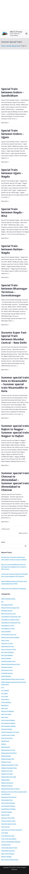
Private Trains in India (8, 735)
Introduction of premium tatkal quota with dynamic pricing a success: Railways (14, 558)
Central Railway (6, 631)
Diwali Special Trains (7, 646)
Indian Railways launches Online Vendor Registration (13, 683)
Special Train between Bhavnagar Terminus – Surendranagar (14, 290)
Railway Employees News (9, 768)
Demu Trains (5, 640)
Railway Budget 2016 (7, 759)
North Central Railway (8, 720)
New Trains (4, 717)
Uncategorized (5, 845)
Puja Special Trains (7, 738)
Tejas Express (5, 827)
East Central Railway (7, 652)
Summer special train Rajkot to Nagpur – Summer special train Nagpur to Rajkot (15, 431)
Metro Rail (4, 708)
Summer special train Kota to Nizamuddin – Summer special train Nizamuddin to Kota (15, 384)
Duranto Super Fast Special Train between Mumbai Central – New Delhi (14, 337)
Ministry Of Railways (7, 711)
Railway (3, 744)
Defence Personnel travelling (10, 637)
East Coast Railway (7, 655)
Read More (4, 123)
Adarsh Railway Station (8, 599)
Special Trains (5, 815)
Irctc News (4, 693)
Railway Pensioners (7, 783)
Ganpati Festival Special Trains (10, 664)
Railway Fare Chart (7, 771)
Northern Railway (6, 729)
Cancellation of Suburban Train (11, 622)
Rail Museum (5, 741)
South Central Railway (8, 803)
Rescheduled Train (7, 800)
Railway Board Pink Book (9, 753)
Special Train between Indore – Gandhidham (12, 92)
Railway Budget (6, 756)
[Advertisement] (14, 14)
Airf (2, 602)
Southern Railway (6, 812)
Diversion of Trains (7, 643)
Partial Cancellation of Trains (10, 732)
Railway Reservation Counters (10, 789)
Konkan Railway (6, 702)
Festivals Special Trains (8, 661)
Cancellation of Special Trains (10, 619)
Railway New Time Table (8, 777)
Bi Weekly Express (6, 610)
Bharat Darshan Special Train (10, 608)
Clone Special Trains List (8, 634)
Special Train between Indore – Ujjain (12, 134)
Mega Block (5, 705)
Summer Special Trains (8, 821)
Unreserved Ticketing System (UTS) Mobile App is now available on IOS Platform (14, 575)
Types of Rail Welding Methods (10, 842)
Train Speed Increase (7, 836)
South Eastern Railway (8, 806)
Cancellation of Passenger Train (11, 616)
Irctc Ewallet (5, 690)
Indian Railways (6, 676)
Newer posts (23, 533)
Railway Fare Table (7, 774)
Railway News (5, 780)
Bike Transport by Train (8, 613)
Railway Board (5, 747)
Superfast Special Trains (8, 824)
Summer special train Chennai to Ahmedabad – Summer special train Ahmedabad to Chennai (15, 481)
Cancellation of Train (7, 625)
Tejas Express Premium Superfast (11, 830)
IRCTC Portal (16, 32)
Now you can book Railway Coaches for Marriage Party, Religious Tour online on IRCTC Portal (13, 567)
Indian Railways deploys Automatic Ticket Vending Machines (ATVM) (14, 582)
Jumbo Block (5, 699)
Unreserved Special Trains (9, 848)
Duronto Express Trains (8, 649)
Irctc (2, 687)
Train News (4, 833)
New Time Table (6, 714)
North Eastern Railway (8, 723)
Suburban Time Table (7, 818)
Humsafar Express (7, 673)
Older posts (6, 529)
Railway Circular (6, 762)
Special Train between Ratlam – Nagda (12, 249)
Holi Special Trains (7, 670)
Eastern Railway (6, 658)
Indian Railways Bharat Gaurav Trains (12, 679)
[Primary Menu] (26, 33)
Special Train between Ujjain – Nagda (12, 173)
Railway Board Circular (8, 750)
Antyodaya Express (7, 605)
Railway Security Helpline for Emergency (13, 588)
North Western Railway (8, 726)
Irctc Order (4, 696)
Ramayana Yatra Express (9, 797)
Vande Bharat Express (8, 851)
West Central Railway (7, 854)
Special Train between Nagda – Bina (12, 212)
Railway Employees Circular (9, 765)
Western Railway (6, 856)
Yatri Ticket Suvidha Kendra (9, 859)
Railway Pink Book (7, 786)
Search (3, 542)
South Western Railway (8, 809)
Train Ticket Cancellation (8, 839)
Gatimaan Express (7, 667)
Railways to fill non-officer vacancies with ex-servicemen (14, 793)
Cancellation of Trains (8, 628)
